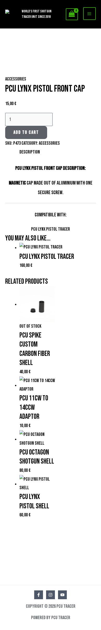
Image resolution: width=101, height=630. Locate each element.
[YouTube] (62, 594)
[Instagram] (50, 594)
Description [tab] (29, 152)
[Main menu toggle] (89, 13)
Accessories (15, 79)
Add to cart (26, 132)
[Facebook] (38, 594)
